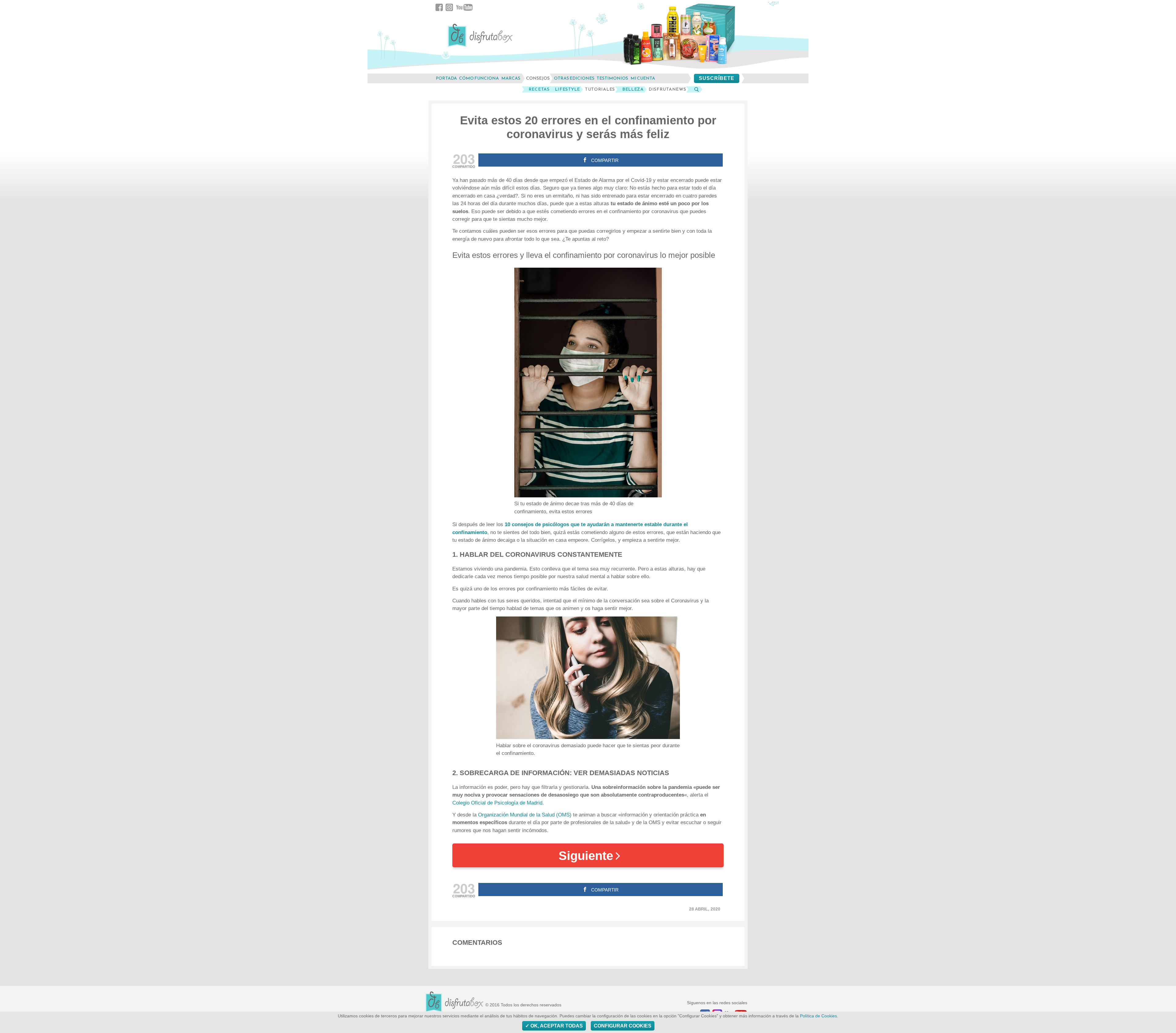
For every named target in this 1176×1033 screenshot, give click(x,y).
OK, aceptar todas (556, 1025)
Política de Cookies (818, 1016)
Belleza (633, 89)
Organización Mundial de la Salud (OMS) (524, 815)
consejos (538, 78)
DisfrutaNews (667, 89)
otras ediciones (574, 78)
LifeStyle (567, 89)
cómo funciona (479, 78)
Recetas (539, 89)
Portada (446, 78)
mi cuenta (643, 78)
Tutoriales (600, 89)
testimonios (612, 78)
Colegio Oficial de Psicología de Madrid (497, 803)
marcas (510, 78)
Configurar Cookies (622, 1025)
